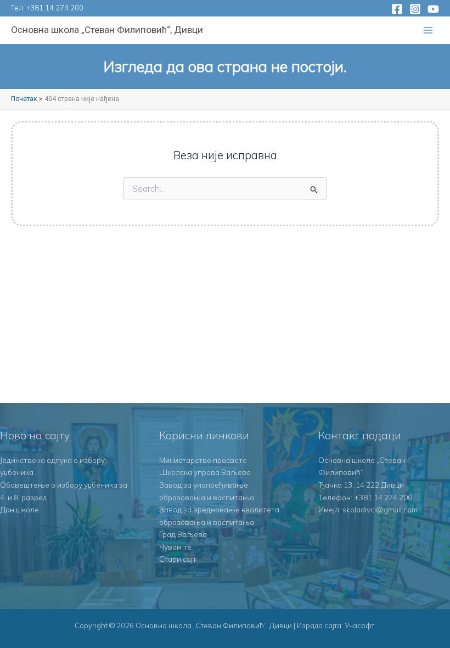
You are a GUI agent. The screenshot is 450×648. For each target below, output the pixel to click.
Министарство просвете (203, 460)
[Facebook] (397, 9)
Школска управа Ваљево (205, 472)
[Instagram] (415, 9)
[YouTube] (433, 9)
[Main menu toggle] (428, 30)
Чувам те (175, 546)
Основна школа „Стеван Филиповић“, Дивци (107, 29)
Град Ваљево (183, 534)
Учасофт (359, 625)
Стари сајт (177, 558)
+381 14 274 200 (54, 7)
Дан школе (19, 509)
